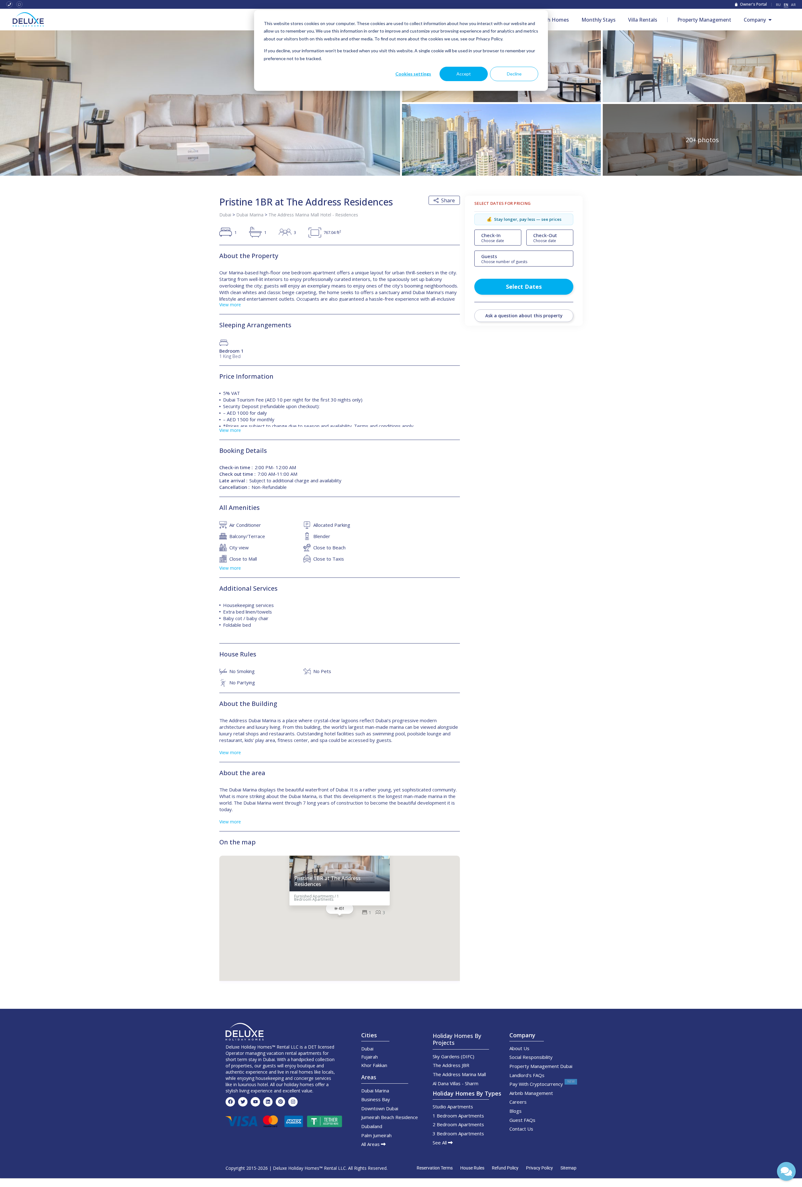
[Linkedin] (268, 1102)
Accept (463, 73)
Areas (368, 1077)
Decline (514, 73)
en (786, 4)
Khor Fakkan (374, 1065)
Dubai (225, 215)
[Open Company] (770, 19)
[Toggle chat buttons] (786, 1171)
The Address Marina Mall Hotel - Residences (313, 215)
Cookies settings (413, 73)
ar (793, 4)
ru (778, 4)
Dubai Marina (249, 215)
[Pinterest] (280, 1102)
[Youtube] (255, 1102)
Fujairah (369, 1057)
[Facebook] (230, 1102)
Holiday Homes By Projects (457, 1039)
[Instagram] (293, 1102)
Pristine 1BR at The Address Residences (327, 881)
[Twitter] (242, 1102)
